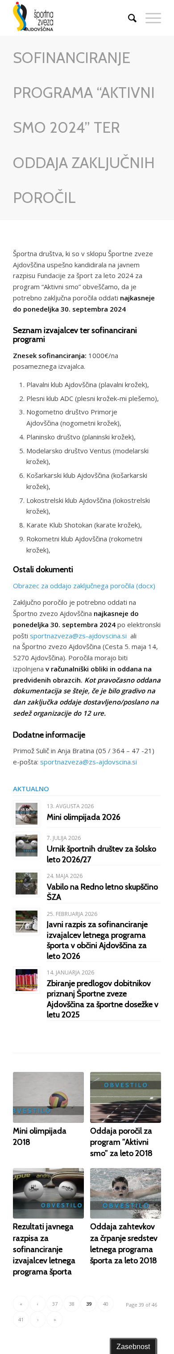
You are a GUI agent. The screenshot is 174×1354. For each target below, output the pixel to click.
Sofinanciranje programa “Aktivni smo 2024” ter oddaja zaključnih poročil (84, 127)
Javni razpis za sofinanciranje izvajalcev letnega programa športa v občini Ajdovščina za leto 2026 (97, 940)
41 (21, 1319)
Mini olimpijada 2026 (83, 817)
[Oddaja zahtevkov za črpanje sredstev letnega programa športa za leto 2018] (125, 1193)
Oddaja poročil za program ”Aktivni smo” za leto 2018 (121, 1142)
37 (55, 1303)
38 (72, 1303)
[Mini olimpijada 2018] (48, 1097)
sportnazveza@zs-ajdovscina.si (80, 635)
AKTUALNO (31, 788)
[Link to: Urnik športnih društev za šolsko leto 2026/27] (26, 845)
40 (105, 1303)
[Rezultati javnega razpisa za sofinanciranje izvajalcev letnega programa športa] (48, 1193)
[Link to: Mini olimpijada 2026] (26, 814)
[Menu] (149, 18)
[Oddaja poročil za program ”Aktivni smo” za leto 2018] (125, 1097)
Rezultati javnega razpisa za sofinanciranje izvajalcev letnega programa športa (44, 1249)
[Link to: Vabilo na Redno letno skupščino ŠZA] (26, 883)
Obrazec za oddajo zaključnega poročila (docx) (84, 585)
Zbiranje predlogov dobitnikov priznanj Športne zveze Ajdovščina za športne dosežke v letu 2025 (102, 999)
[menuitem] (128, 18)
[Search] (128, 18)
